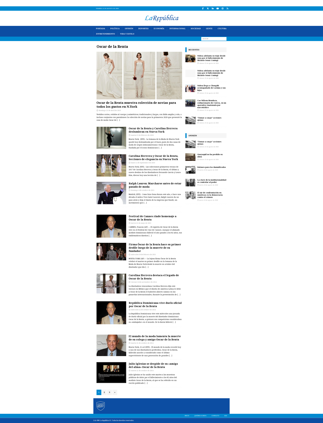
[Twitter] (208, 8)
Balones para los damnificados (211, 167)
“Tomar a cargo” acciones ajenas (209, 119)
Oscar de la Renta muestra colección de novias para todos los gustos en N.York (136, 105)
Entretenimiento (105, 34)
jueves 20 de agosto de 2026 (208, 170)
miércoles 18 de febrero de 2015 (143, 254)
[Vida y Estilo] (111, 138)
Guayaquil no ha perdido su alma (210, 155)
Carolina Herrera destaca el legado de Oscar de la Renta (154, 276)
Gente (209, 29)
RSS (225, 416)
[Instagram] (222, 8)
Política (115, 29)
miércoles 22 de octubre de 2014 (143, 310)
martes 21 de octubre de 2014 (142, 343)
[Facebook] (203, 8)
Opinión (129, 29)
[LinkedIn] (212, 8)
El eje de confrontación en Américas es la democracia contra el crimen (210, 194)
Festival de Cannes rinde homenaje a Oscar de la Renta (152, 218)
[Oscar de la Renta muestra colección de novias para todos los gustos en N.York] (139, 75)
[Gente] (111, 226)
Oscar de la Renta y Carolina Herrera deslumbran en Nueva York (153, 130)
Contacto (215, 416)
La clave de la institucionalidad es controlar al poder (211, 181)
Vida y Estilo (127, 34)
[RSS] (227, 8)
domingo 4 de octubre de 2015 (142, 190)
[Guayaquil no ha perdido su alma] (190, 157)
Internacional (177, 29)
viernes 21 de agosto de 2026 (209, 63)
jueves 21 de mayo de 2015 (141, 223)
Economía (159, 29)
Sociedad (196, 29)
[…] (118, 120)
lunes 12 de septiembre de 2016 (143, 163)
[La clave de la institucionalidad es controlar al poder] (190, 182)
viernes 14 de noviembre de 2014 (144, 282)
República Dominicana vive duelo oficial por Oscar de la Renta (155, 304)
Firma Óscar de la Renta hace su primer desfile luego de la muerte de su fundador (155, 248)
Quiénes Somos (200, 416)
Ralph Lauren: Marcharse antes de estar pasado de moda (155, 185)
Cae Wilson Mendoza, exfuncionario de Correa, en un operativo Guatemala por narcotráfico (211, 104)
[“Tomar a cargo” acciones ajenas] (190, 120)
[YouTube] (217, 8)
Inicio (187, 416)
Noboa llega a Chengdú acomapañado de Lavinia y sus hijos (211, 87)
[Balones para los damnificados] (190, 170)
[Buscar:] (213, 39)
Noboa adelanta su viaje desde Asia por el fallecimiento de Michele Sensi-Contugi (211, 58)
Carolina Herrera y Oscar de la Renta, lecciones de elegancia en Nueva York (153, 157)
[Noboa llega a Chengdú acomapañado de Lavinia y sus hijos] (190, 88)
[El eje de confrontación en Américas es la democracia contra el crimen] (190, 195)
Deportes (143, 29)
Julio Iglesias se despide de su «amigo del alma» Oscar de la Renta (153, 365)
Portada (100, 29)
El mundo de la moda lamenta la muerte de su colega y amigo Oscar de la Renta (155, 337)
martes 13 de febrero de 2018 (142, 135)
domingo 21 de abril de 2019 (110, 110)
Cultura (222, 29)
